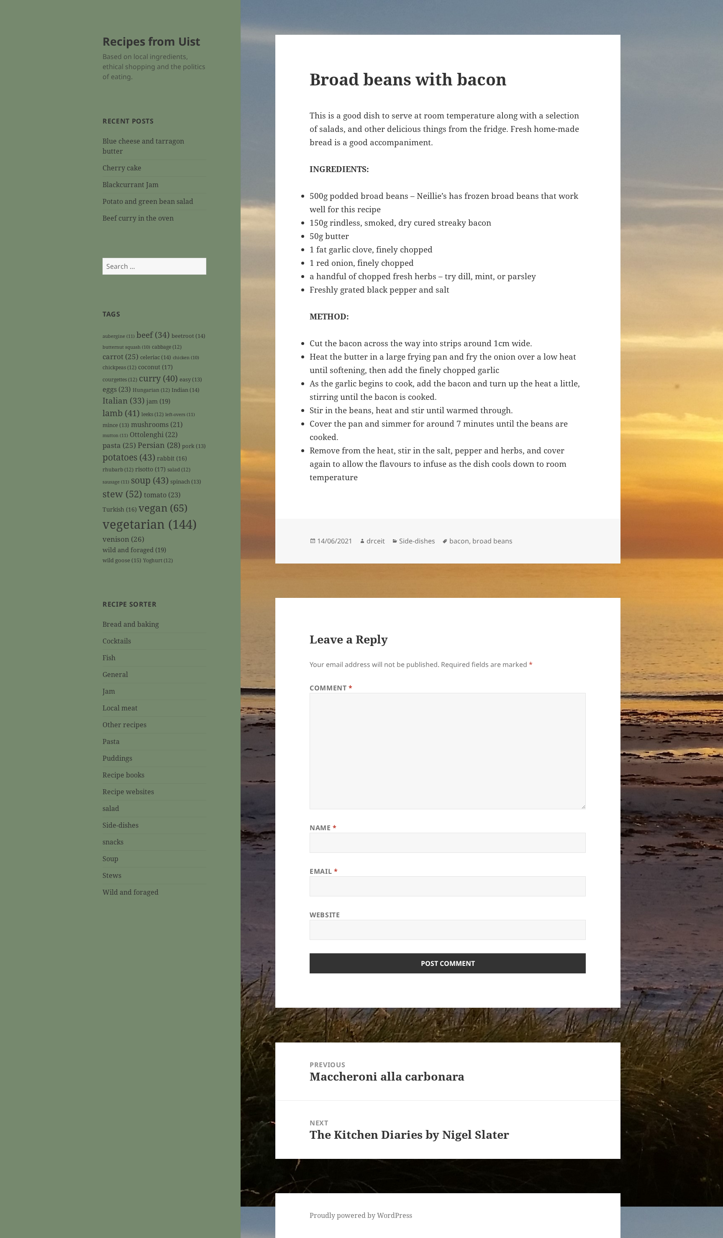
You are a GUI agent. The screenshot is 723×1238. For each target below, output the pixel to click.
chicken (186, 357)
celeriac (155, 357)
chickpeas (119, 367)
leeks (152, 414)
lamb (121, 413)
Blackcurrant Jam (131, 184)
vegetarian (150, 524)
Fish (109, 657)
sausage (116, 482)
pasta (119, 445)
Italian (124, 400)
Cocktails (117, 641)
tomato (162, 494)
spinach (185, 481)
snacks (113, 842)
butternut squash (126, 347)
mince (116, 425)
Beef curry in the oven (138, 218)
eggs (117, 389)
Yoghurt (158, 560)
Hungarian (151, 389)
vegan (162, 508)
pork (194, 446)
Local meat (120, 708)
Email (324, 871)
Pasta (111, 741)
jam (158, 401)
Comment (331, 687)
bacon (459, 541)
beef (153, 334)
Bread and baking (131, 624)
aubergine (119, 336)
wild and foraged (134, 550)
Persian (159, 445)
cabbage (167, 346)
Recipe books (123, 775)
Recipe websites (128, 791)
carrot (120, 356)
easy (190, 379)
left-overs (180, 414)
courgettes (120, 379)
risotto (150, 469)
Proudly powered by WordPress (361, 1215)
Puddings (117, 758)
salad (178, 469)
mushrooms (157, 424)
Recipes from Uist (151, 41)
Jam (109, 691)
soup (150, 480)
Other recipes (124, 724)
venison (123, 539)
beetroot (188, 336)
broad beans (492, 541)
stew (122, 493)
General (115, 674)
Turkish (120, 509)
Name (323, 827)
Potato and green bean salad (148, 201)
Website (325, 914)
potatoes (129, 457)
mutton (115, 435)
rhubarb (118, 469)
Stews (112, 875)
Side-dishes (120, 825)
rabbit (172, 458)
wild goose (122, 560)
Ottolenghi (154, 434)
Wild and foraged (131, 892)
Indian (186, 390)
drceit (376, 541)
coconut (155, 367)
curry (158, 378)
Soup (110, 858)
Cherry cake (122, 167)
